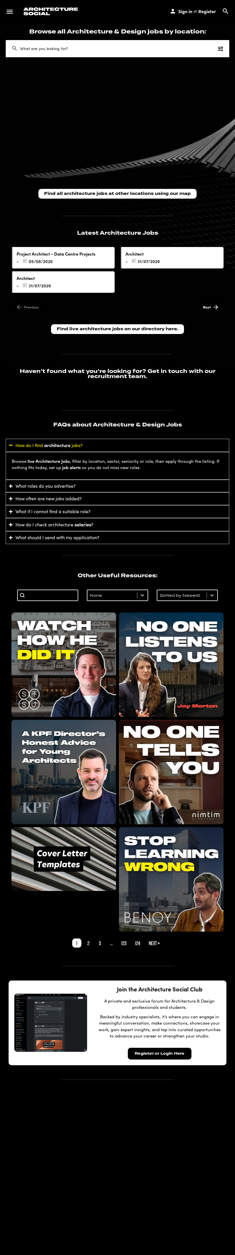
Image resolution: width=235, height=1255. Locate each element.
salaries (83, 524)
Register (207, 11)
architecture (57, 445)
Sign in (185, 11)
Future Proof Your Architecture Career (171, 879)
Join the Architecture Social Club (159, 989)
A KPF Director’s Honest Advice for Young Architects (64, 772)
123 (123, 943)
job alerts (71, 467)
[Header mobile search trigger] (225, 11)
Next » (154, 943)
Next (207, 306)
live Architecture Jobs (49, 461)
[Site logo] (51, 11)
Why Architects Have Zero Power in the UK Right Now (171, 664)
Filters (209, 49)
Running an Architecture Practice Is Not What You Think (171, 772)
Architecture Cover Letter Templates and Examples (64, 859)
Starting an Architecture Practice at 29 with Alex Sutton (64, 664)
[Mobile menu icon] (10, 11)
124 (137, 943)
